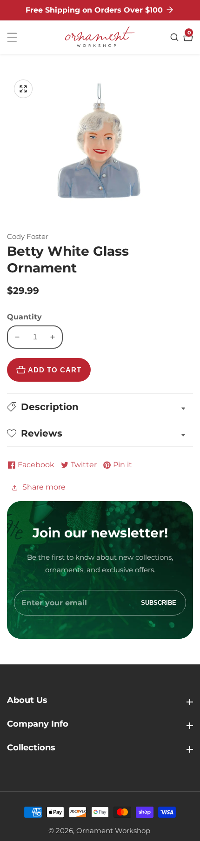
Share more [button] (44, 487)
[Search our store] (175, 37)
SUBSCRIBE (158, 602)
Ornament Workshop (113, 830)
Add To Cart (54, 370)
